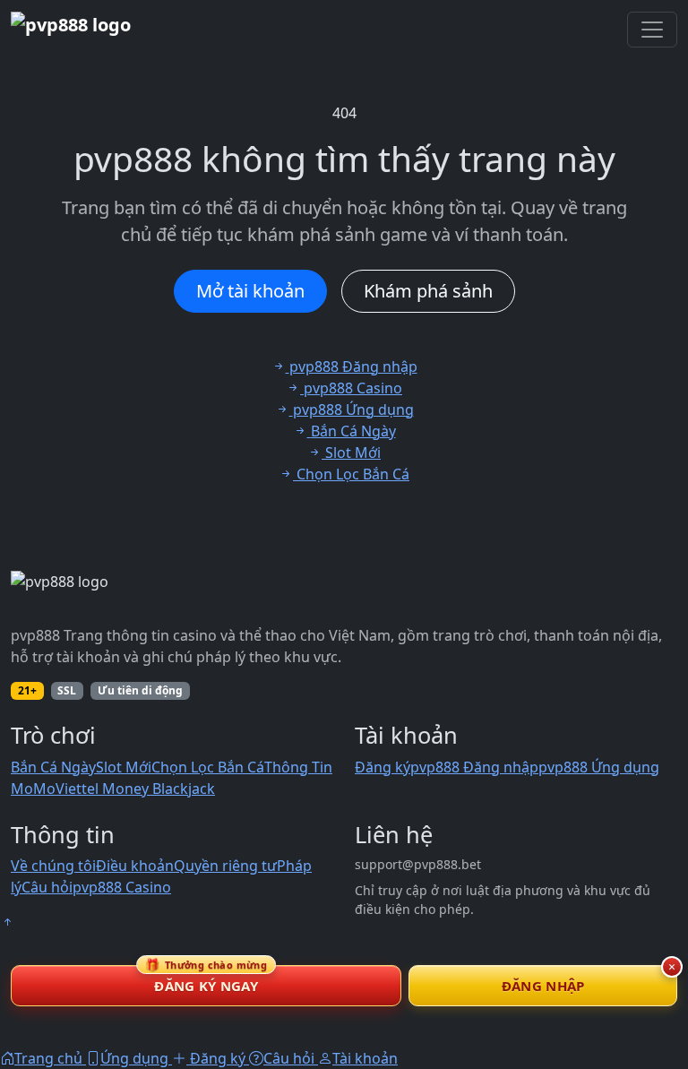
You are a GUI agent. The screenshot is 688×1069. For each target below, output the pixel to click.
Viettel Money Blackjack (135, 788)
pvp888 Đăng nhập (474, 767)
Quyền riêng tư (225, 865)
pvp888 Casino (122, 887)
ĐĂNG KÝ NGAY (206, 980)
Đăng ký (382, 767)
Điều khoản (135, 865)
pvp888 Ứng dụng (598, 767)
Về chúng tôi (53, 865)
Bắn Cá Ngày (53, 767)
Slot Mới (123, 767)
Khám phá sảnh (428, 291)
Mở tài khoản (250, 291)
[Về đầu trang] (7, 922)
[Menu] (652, 29)
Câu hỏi (47, 887)
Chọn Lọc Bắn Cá (207, 767)
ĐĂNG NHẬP (543, 986)
